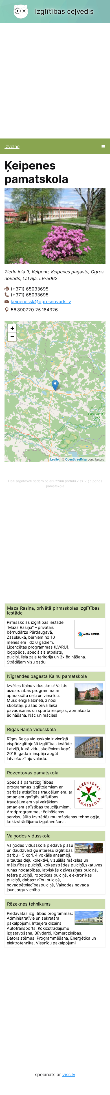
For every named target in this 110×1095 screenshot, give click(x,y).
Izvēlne (12, 146)
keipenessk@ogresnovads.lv (41, 301)
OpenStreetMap (76, 459)
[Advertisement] (55, 81)
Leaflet (55, 459)
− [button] (12, 336)
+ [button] (12, 328)
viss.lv (68, 1074)
